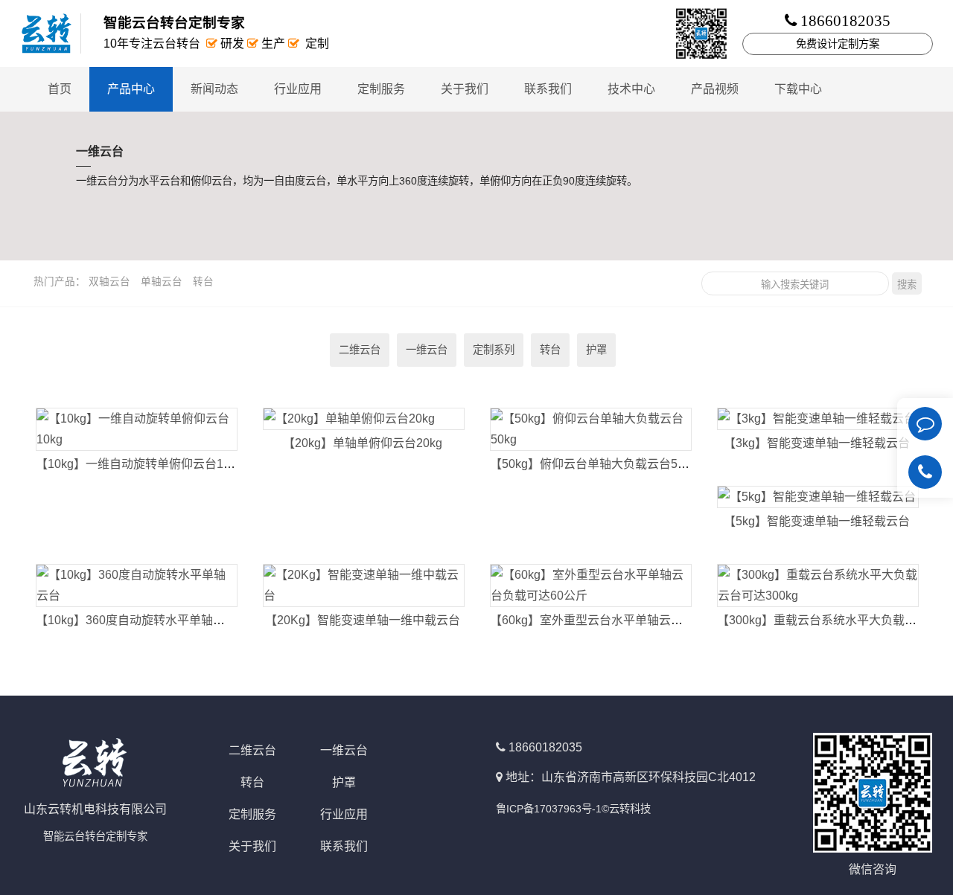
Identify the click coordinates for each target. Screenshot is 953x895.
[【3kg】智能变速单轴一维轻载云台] (817, 418)
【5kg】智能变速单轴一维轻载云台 (817, 521)
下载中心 (798, 89)
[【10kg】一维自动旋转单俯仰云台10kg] (136, 429)
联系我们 (548, 89)
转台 (203, 281)
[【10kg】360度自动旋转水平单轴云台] (136, 585)
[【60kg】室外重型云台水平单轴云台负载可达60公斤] (590, 585)
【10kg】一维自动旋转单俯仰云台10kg (139, 464)
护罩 (596, 350)
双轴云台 (109, 281)
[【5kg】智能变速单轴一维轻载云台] (817, 497)
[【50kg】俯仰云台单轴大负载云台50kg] (590, 429)
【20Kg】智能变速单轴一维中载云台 (362, 620)
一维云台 (426, 350)
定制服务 (381, 89)
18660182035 (545, 747)
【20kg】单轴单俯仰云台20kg (362, 443)
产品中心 (131, 89)
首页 (59, 89)
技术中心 (631, 89)
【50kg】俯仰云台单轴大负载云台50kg (593, 464)
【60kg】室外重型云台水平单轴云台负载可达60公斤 (629, 620)
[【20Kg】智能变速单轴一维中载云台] (363, 585)
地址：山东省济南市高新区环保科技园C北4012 (631, 777)
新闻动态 (214, 89)
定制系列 (493, 350)
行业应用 (298, 89)
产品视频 (715, 89)
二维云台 (359, 350)
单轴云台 (161, 281)
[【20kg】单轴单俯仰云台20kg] (363, 418)
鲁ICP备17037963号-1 (549, 809)
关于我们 (464, 89)
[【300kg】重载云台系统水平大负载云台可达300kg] (817, 585)
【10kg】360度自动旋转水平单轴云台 (136, 620)
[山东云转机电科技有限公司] (52, 33)
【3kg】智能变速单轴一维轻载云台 (817, 443)
